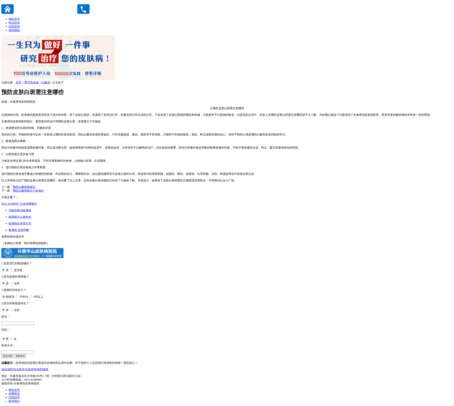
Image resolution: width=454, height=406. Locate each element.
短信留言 (19, 369)
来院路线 (14, 30)
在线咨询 (14, 26)
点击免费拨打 (19, 203)
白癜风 (45, 82)
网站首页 (14, 19)
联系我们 (14, 401)
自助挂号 (14, 397)
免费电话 (14, 393)
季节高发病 (31, 82)
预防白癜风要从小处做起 (28, 190)
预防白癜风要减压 (24, 186)
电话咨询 (14, 22)
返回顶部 (7, 369)
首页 (18, 82)
